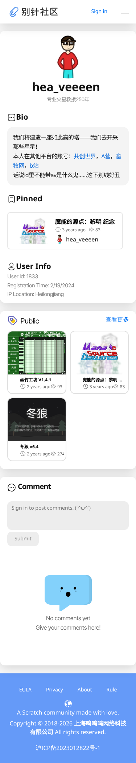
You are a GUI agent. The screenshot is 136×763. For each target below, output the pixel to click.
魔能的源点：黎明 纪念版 (85, 222)
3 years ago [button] (74, 230)
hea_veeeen (82, 239)
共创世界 (85, 156)
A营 (105, 156)
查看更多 (117, 319)
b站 (34, 166)
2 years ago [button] (38, 386)
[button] (65, 230)
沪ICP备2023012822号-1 (68, 748)
